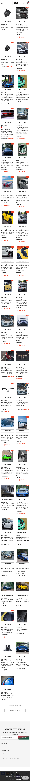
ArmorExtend (19, 194)
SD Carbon (18, 535)
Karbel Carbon (4, 160)
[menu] (1, 3)
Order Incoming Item (8, 499)
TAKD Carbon (19, 160)
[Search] (6, 3)
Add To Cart (22, 21)
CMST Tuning (19, 59)
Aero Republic (4, 24)
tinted (3, 127)
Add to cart (8, 21)
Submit (24, 737)
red (1, 127)
